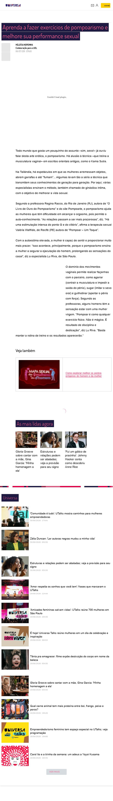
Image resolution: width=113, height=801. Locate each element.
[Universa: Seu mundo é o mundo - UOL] (13, 5)
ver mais (54, 772)
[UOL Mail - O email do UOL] (92, 5)
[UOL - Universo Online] (22, 5)
